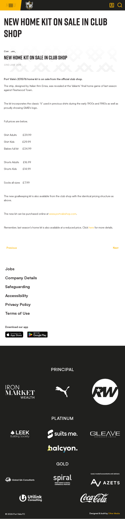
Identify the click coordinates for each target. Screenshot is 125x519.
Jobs (9, 268)
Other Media (114, 513)
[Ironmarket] (20, 392)
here (91, 227)
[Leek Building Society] (20, 434)
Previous (12, 247)
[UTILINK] (31, 498)
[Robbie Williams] (105, 392)
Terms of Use (17, 313)
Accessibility (16, 295)
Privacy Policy (18, 304)
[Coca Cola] (94, 498)
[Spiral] (63, 479)
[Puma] (63, 391)
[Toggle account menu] (112, 5)
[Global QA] (20, 479)
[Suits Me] (63, 434)
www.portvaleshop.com (62, 213)
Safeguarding (17, 286)
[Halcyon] (63, 449)
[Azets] (105, 479)
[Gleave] (105, 434)
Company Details (21, 277)
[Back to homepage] (29, 5)
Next (115, 247)
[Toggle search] (120, 5)
